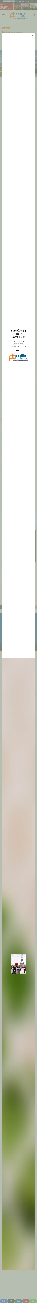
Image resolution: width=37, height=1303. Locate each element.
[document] (18, 651)
